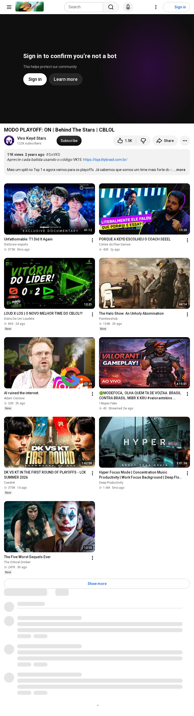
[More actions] (185, 141)
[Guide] (9, 7)
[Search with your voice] (128, 7)
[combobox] (85, 7)
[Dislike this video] (143, 141)
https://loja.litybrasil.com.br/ (105, 160)
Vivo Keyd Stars (31, 138)
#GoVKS (53, 155)
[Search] (111, 7)
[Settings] (156, 7)
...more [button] (179, 170)
